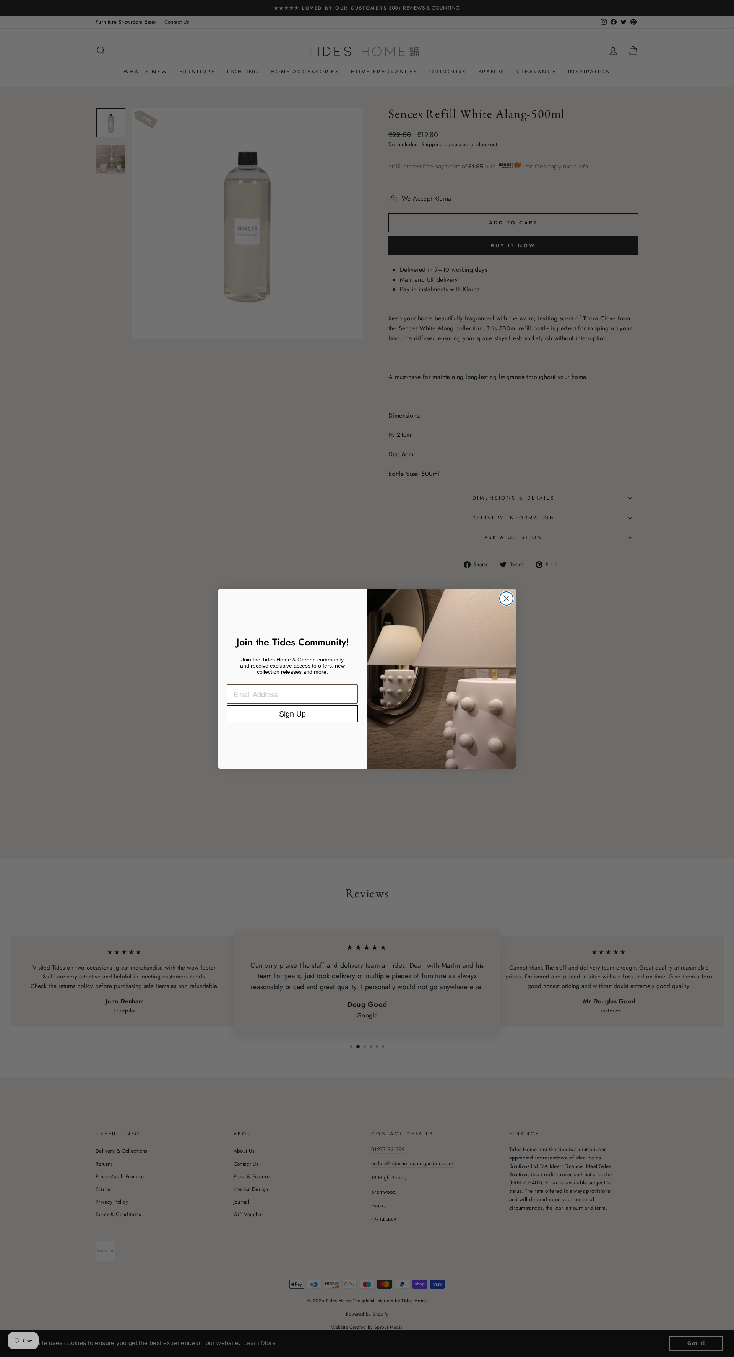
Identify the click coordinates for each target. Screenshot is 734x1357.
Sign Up (292, 714)
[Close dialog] (506, 598)
